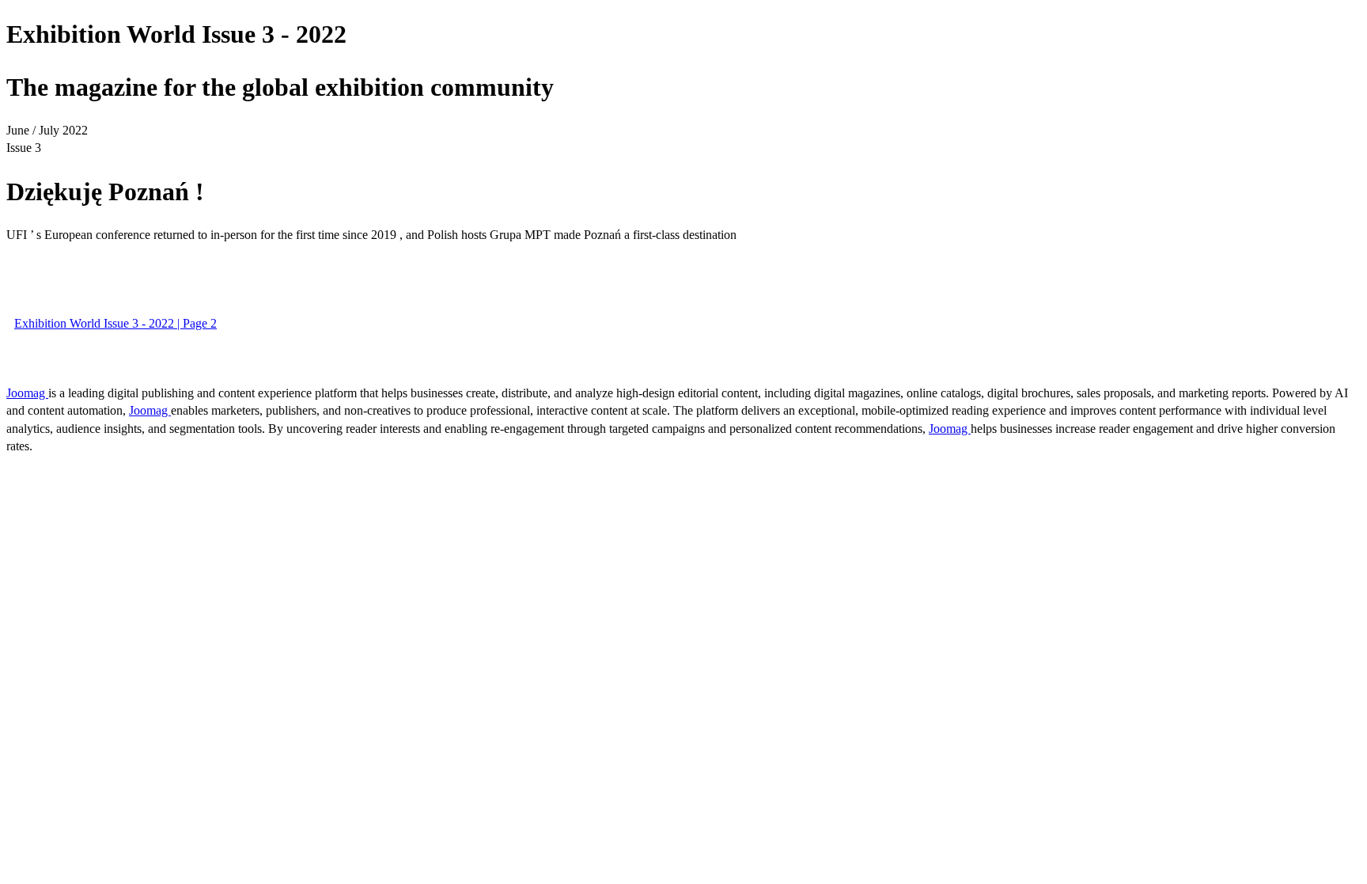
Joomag (27, 393)
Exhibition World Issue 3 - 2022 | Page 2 (115, 323)
